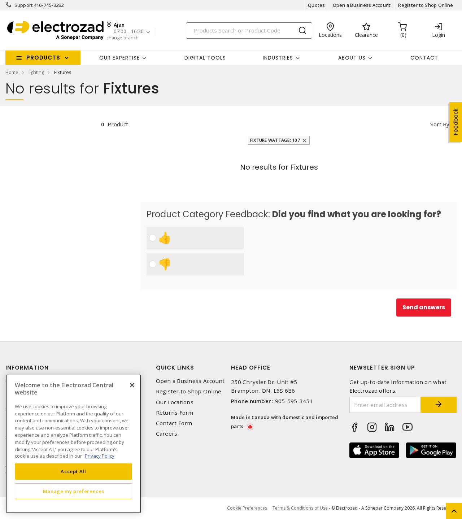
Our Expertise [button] (119, 57)
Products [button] (43, 57)
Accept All (73, 471)
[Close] (132, 385)
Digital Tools (205, 57)
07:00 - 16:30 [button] (129, 32)
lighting (36, 72)
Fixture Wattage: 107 (275, 140)
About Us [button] (352, 57)
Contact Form (174, 423)
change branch (122, 37)
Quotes (316, 5)
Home (11, 72)
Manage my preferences (73, 491)
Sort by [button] (439, 124)
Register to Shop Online (425, 5)
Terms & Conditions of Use (300, 508)
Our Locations (174, 402)
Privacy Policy (99, 456)
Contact (424, 57)
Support (23, 5)
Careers (167, 433)
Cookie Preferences (247, 508)
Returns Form (174, 412)
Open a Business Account (362, 5)
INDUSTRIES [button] (278, 57)
